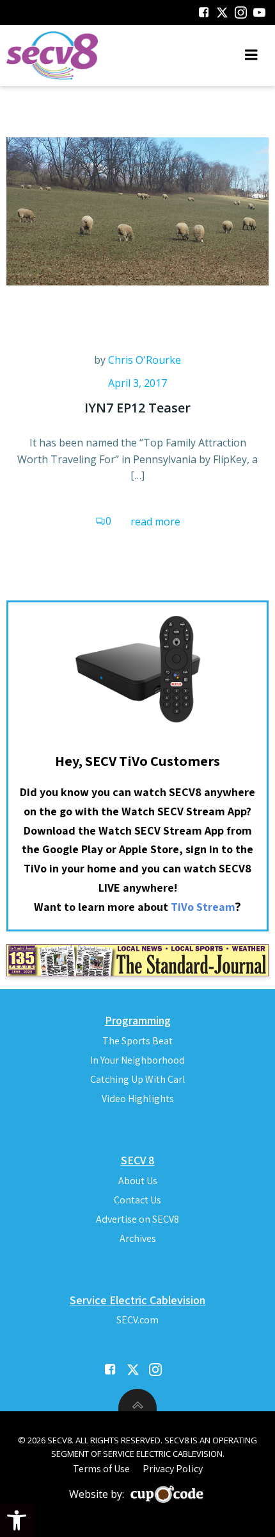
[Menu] (251, 55)
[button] (16, 1520)
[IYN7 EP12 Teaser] (137, 210)
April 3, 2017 (137, 383)
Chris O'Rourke (144, 360)
